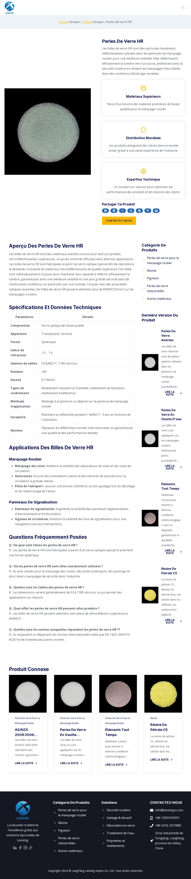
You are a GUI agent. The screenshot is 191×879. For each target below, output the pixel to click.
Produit (87, 22)
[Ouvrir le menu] (183, 7)
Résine (153, 718)
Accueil (64, 22)
